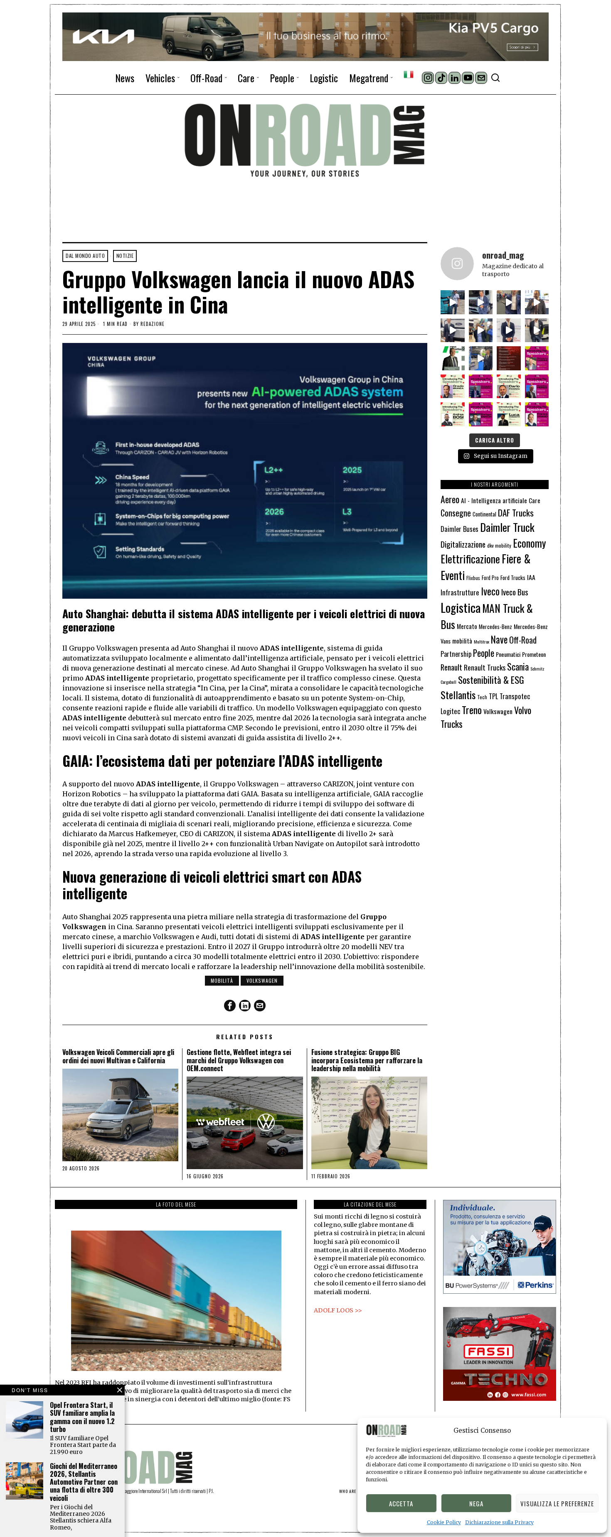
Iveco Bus (514, 591)
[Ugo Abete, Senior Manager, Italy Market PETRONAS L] (481, 330)
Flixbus (473, 578)
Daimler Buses (459, 529)
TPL (493, 696)
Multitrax (481, 641)
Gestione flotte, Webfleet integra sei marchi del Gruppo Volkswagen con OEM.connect (239, 1060)
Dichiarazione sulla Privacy (499, 1522)
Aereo (450, 499)
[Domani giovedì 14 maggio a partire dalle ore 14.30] (509, 358)
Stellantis (458, 694)
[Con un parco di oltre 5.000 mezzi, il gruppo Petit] (453, 358)
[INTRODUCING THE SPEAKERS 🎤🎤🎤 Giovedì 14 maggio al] (537, 358)
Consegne (456, 513)
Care (534, 500)
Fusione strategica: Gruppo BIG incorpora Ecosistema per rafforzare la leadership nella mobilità (366, 1060)
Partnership (456, 654)
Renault (451, 667)
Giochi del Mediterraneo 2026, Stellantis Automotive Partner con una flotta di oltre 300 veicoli (84, 1482)
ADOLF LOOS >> (338, 1310)
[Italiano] (409, 74)
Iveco (490, 591)
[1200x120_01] (305, 36)
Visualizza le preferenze (557, 1503)
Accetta (401, 1503)
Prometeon (534, 654)
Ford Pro (490, 578)
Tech (482, 696)
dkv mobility (499, 545)
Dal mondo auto (85, 255)
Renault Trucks (484, 667)
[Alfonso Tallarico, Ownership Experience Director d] (509, 302)
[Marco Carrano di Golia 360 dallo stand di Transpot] (509, 330)
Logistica (460, 607)
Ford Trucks (512, 577)
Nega (476, 1503)
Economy (529, 543)
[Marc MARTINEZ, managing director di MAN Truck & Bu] (481, 302)
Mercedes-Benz (495, 626)
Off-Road (523, 640)
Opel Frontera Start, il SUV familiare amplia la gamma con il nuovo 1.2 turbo (82, 1417)
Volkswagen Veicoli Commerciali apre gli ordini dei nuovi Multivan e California (118, 1056)
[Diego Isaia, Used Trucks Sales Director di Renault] (537, 330)
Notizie (125, 255)
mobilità (222, 980)
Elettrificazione (470, 558)
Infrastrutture (460, 592)
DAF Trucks (516, 512)
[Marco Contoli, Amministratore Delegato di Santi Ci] (481, 358)
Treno (472, 709)
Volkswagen (262, 980)
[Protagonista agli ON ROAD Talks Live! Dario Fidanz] (537, 302)
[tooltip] (428, 78)
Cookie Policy (444, 1522)
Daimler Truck (507, 527)
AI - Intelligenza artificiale (494, 500)
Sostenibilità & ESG (491, 680)
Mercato (467, 626)
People (483, 652)
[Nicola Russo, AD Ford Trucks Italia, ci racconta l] (453, 330)
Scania (518, 666)
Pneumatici (508, 654)
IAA (531, 577)
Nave (499, 639)
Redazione (152, 324)
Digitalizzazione (463, 544)
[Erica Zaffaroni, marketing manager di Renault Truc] (453, 302)
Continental (484, 514)
